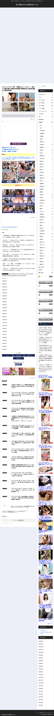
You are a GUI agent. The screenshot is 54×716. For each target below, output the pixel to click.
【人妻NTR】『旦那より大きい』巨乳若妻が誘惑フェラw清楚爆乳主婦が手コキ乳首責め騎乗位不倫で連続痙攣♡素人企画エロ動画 (45, 358)
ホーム (38, 712)
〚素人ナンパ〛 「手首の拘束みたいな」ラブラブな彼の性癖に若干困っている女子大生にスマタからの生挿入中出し (18, 250)
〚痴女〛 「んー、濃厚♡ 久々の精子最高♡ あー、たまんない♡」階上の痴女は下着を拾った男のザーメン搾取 (18, 264)
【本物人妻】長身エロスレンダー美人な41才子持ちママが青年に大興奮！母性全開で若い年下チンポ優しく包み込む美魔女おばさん (45, 349)
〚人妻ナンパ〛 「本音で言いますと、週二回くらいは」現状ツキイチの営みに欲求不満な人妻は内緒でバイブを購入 (18, 269)
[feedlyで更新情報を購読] (18, 364)
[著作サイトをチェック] (16, 364)
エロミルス (32, 217)
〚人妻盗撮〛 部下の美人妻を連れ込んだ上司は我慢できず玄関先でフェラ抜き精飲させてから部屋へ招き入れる (18, 260)
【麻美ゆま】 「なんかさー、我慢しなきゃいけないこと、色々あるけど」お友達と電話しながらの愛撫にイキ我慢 (18, 245)
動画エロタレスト (47, 324)
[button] (52, 86)
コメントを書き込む (18, 520)
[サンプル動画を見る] (51, 390)
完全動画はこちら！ (18, 185)
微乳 (9, 275)
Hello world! (5, 229)
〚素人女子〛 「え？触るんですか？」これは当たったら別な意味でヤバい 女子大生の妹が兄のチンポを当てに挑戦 (18, 241)
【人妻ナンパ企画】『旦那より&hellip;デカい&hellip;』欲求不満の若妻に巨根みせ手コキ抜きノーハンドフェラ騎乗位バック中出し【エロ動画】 (45, 331)
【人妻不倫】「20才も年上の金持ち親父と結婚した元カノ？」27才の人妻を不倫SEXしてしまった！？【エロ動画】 (45, 340)
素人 (18, 275)
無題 (3, 232)
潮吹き (15, 275)
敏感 (12, 275)
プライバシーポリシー (49, 712)
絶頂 (25, 275)
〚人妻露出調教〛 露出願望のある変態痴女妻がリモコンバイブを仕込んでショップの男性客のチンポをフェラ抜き (18, 236)
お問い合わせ (42, 712)
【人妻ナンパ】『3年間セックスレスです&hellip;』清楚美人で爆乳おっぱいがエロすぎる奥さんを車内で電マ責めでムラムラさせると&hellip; (45, 368)
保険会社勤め (5, 275)
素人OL (22, 275)
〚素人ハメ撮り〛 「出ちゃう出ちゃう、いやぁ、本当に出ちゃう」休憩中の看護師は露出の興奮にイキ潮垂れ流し (18, 255)
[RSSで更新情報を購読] (21, 364)
